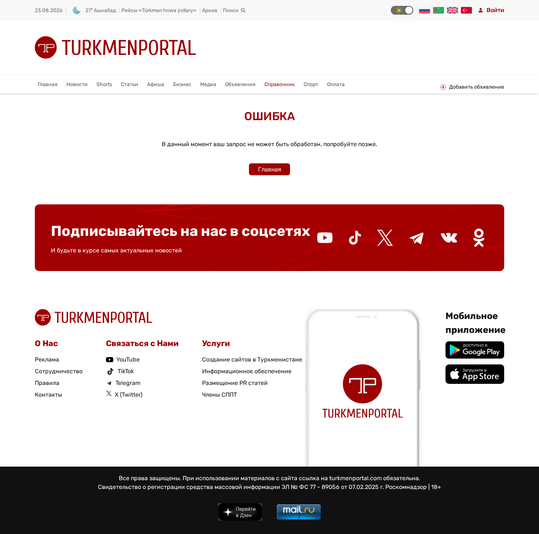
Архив (209, 10)
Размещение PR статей (235, 382)
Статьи (129, 84)
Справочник (279, 84)
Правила (47, 382)
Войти (495, 10)
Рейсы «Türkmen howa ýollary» (159, 10)
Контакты (48, 394)
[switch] (402, 10)
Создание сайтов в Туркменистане (252, 359)
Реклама (47, 359)
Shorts (104, 84)
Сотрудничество (58, 371)
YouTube (128, 359)
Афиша (155, 84)
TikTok (126, 371)
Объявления (240, 84)
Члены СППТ (219, 394)
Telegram (127, 382)
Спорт (311, 84)
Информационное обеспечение (247, 371)
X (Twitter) (128, 394)
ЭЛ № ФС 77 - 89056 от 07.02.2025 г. (333, 486)
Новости (77, 84)
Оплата (336, 84)
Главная (48, 84)
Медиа (208, 84)
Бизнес (182, 84)
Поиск (231, 10)
